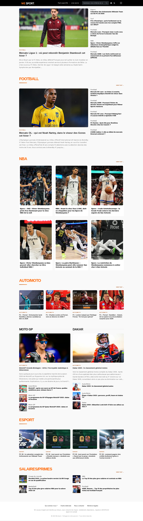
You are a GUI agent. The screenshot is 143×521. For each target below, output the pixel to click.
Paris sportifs (63, 3)
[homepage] (28, 3)
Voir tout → (120, 85)
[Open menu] (121, 3)
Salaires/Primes (35, 469)
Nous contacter (79, 506)
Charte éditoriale (66, 506)
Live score (75, 3)
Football (29, 79)
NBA (23, 159)
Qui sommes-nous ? (51, 506)
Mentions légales (92, 506)
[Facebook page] (111, 3)
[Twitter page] (114, 3)
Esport (26, 420)
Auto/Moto (30, 280)
